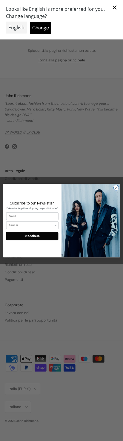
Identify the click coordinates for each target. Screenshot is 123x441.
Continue (32, 236)
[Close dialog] (116, 187)
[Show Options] (55, 225)
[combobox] (31, 225)
